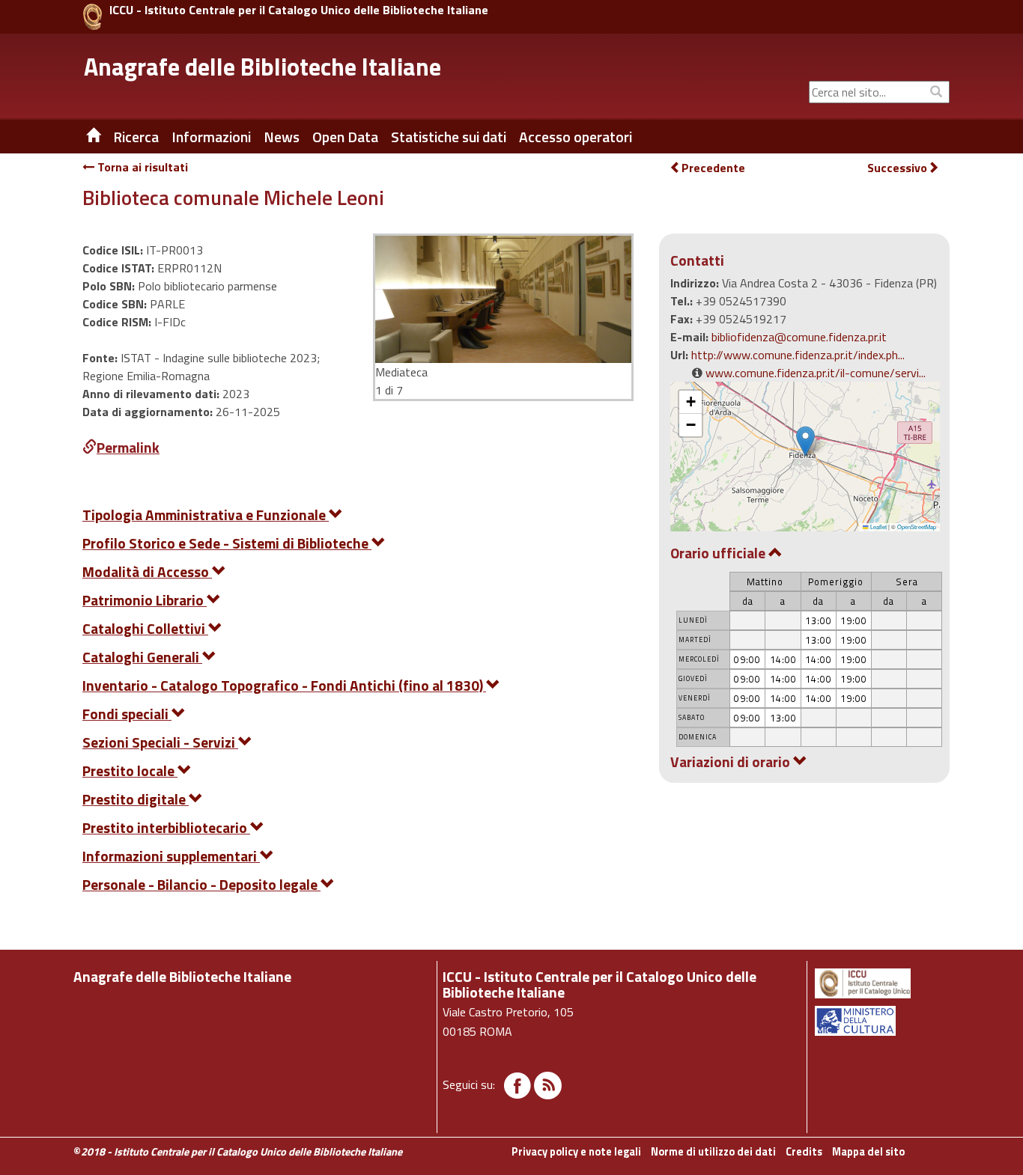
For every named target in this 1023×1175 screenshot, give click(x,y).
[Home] (82, 137)
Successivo (897, 168)
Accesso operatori (575, 137)
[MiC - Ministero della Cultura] (881, 1021)
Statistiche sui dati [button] (448, 137)
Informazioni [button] (211, 137)
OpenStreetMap (916, 526)
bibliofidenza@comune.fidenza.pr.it (799, 337)
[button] (805, 441)
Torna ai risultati (141, 167)
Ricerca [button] (136, 137)
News (282, 137)
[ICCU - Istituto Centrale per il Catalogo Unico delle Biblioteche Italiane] (92, 17)
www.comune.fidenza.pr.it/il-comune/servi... (815, 373)
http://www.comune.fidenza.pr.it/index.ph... (798, 355)
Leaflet (878, 526)
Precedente (713, 168)
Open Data (345, 137)
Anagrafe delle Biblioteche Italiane (262, 67)
